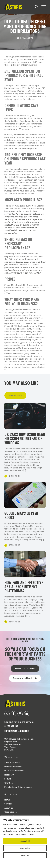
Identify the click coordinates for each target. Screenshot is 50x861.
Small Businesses (12, 762)
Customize (25, 848)
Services (8, 803)
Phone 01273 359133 (25, 668)
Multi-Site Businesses (14, 770)
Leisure (7, 778)
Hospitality (9, 775)
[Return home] (13, 7)
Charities (8, 783)
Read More (14, 476)
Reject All (25, 855)
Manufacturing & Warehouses (18, 787)
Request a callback (22, 678)
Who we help (12, 757)
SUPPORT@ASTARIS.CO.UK (16, 731)
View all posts (15, 395)
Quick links (10, 794)
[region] (25, 838)
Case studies (10, 812)
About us (8, 808)
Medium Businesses (13, 766)
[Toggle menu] (36, 7)
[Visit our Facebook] (13, 713)
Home (7, 800)
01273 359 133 (11, 726)
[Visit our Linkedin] (26, 713)
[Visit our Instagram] (20, 713)
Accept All (25, 841)
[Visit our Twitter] (7, 713)
